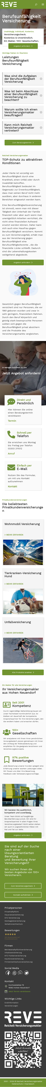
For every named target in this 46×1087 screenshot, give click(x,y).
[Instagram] (13, 974)
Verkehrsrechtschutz (14, 924)
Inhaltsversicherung (13, 953)
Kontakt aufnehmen (22, 895)
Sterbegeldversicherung (15, 921)
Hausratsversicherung (14, 915)
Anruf (11, 453)
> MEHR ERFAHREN (13, 535)
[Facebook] (7, 974)
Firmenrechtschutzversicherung (18, 962)
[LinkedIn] (19, 974)
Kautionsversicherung (14, 959)
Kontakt (12, 486)
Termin (12, 420)
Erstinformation (11, 1003)
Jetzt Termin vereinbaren (19, 991)
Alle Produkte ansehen (22, 672)
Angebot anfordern (22, 46)
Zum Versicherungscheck (22, 886)
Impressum (29, 1084)
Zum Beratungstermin (21, 143)
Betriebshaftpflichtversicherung (18, 950)
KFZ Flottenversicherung (15, 956)
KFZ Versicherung (12, 918)
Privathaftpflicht (12, 912)
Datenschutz (17, 1084)
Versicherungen (11, 1006)
